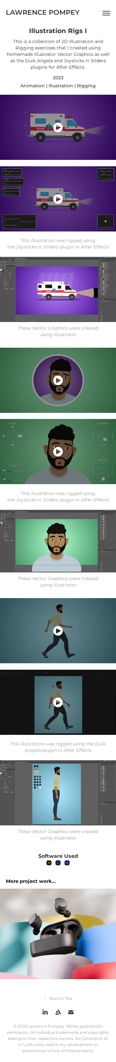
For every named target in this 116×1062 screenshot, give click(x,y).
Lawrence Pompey (43, 12)
